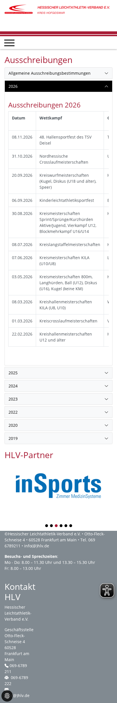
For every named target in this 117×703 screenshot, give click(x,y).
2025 (13, 372)
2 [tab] (52, 526)
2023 (13, 399)
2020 (13, 425)
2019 (13, 438)
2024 (13, 386)
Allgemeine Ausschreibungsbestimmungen (50, 73)
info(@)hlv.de (36, 545)
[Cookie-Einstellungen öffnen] (7, 696)
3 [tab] (56, 526)
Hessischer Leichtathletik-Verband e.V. (44, 534)
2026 (13, 86)
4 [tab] (61, 526)
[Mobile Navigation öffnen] (9, 43)
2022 (13, 412)
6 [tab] (71, 526)
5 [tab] (66, 526)
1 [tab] (47, 526)
